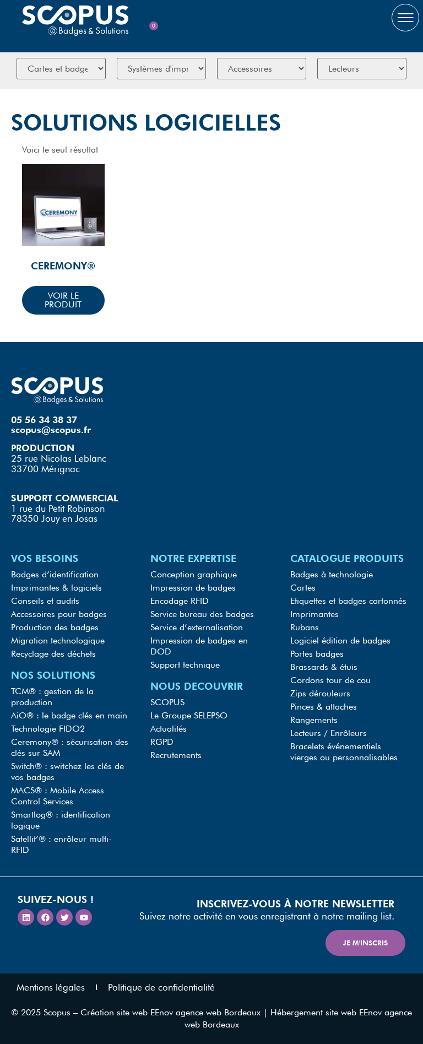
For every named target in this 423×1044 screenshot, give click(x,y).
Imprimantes (314, 614)
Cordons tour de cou (330, 680)
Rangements (314, 720)
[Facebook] (45, 917)
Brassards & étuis (323, 667)
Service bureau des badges (202, 614)
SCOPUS (167, 702)
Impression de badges (193, 587)
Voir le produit (63, 300)
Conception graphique (193, 574)
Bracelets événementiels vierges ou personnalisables (344, 751)
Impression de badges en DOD (199, 646)
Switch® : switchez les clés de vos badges (67, 771)
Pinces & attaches (323, 706)
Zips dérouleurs (320, 693)
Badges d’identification (55, 574)
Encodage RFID (179, 601)
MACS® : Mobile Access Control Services (57, 796)
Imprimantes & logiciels (56, 587)
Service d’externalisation (196, 627)
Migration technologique (58, 640)
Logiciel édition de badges (340, 640)
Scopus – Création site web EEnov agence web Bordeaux (152, 1012)
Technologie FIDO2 (48, 728)
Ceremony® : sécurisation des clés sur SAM (69, 747)
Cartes (303, 587)
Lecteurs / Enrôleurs (328, 733)
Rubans (304, 627)
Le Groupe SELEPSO (188, 715)
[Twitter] (64, 917)
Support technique (185, 664)
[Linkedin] (26, 917)
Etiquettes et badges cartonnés (348, 601)
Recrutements (176, 755)
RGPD (161, 742)
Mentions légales (51, 987)
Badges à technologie (331, 574)
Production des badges (55, 627)
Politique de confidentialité (161, 987)
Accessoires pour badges (59, 614)
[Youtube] (83, 917)
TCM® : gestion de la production (52, 696)
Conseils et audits (45, 601)
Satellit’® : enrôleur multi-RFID (61, 844)
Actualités (168, 728)
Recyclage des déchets (53, 653)
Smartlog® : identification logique (60, 820)
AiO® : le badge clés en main (69, 715)
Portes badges (317, 653)
